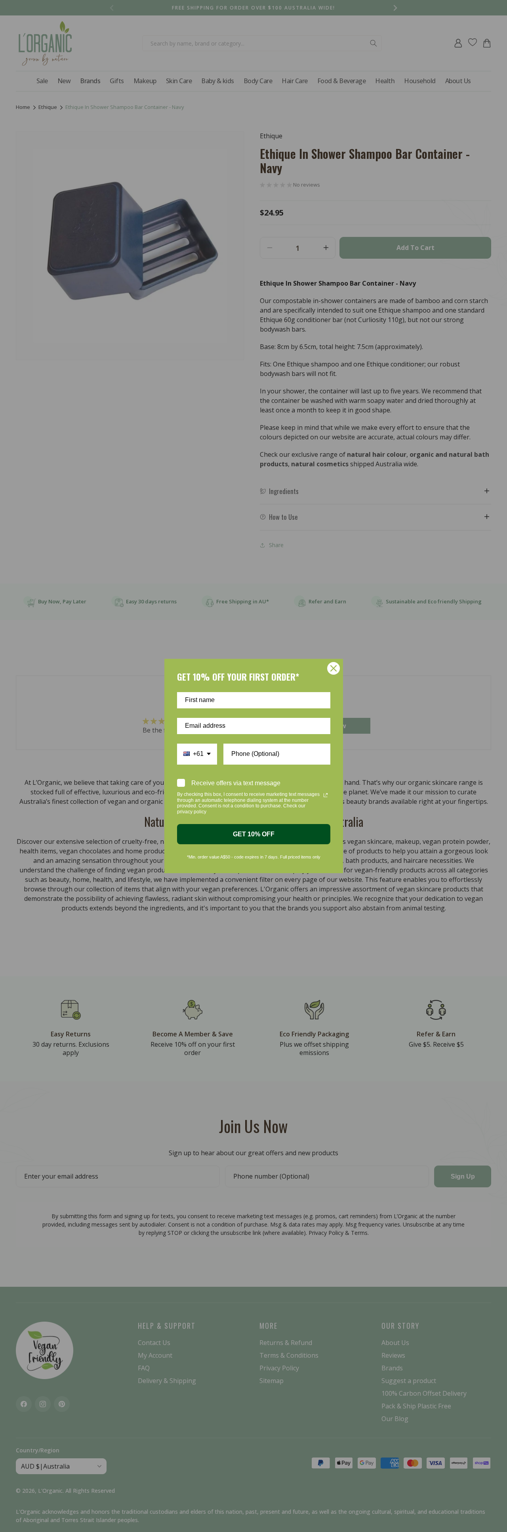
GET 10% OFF (253, 834)
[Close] (333, 668)
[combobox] (197, 754)
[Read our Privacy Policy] (325, 795)
